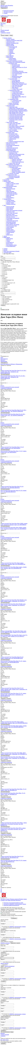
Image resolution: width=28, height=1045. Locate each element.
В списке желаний (14, 387)
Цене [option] (2, 364)
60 (1, 369)
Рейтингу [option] (13, 364)
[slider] (14, 258)
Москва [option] (3, 5)
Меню (2, 1)
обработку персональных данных (17, 926)
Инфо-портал (9, 238)
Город (2, 1008)
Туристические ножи (17, 91)
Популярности (4, 358)
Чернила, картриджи (17, 159)
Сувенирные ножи (16, 100)
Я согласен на (14, 926)
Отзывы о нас (4, 900)
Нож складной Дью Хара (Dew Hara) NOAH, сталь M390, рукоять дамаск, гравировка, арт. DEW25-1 (13, 604)
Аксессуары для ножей (14, 123)
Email (2, 956)
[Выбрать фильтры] (1, 355)
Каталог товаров (4, 35)
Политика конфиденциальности (11, 905)
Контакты (18, 900)
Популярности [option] (7, 364)
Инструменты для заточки (15, 165)
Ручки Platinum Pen (14, 151)
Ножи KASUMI (13, 46)
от (1, 257)
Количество (3, 382)
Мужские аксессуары (14, 176)
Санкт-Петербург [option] (9, 5)
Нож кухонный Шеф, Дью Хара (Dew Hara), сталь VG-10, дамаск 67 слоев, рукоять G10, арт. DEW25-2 (14, 635)
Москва (2, 4)
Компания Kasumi (10, 188)
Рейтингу (3, 360)
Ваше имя (3, 921)
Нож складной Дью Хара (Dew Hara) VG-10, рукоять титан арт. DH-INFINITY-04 (13, 861)
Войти (2, 966)
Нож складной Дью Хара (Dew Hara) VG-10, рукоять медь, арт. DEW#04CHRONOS (13, 491)
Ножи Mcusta (12, 58)
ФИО (2, 1002)
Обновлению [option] (19, 364)
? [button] (3, 263)
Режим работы (4, 6)
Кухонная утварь (13, 133)
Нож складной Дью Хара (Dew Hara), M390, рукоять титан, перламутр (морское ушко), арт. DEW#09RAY (13, 528)
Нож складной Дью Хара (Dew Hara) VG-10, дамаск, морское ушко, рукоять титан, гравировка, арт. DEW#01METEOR (13, 695)
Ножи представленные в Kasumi (17, 62)
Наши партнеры (12, 900)
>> (6, 892)
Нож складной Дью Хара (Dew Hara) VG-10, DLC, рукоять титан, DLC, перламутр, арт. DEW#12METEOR (13, 377)
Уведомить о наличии (5, 607)
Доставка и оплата (5, 899)
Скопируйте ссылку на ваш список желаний (11, 915)
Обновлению (4, 361)
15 (1, 366)
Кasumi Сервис (10, 182)
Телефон (3, 923)
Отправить (3, 929)
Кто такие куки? (5, 1039)
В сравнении (9, 388)
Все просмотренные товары (7, 1032)
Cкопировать (14, 918)
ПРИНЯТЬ (3, 1043)
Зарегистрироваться (9, 966)
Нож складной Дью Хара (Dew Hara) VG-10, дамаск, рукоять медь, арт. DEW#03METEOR (13, 661)
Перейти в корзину (5, 943)
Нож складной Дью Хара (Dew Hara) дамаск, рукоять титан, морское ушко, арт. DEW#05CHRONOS (14, 726)
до (1, 259)
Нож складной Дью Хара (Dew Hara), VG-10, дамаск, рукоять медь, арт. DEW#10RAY (14, 451)
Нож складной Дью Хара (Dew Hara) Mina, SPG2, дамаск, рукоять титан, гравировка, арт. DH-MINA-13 (14, 757)
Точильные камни (16, 168)
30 (1, 368)
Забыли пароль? (4, 963)
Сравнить (3, 388)
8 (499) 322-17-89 (5, 15)
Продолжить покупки (15, 943)
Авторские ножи (13, 107)
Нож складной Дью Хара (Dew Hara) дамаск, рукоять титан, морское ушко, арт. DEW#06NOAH (14, 567)
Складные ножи (16, 80)
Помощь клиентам (14, 899)
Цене (2, 357)
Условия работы (10, 200)
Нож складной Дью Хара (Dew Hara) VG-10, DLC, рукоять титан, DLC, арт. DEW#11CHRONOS (13, 414)
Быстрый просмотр (5, 374)
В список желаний (5, 387)
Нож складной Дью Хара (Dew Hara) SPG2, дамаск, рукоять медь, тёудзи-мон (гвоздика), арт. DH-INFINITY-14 (13, 829)
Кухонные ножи (16, 64)
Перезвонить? (4, 8)
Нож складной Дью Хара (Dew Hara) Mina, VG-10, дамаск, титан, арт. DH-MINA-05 (13, 793)
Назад (11, 35)
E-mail (2, 975)
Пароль (3, 959)
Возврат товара (23, 899)
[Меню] (1, 34)
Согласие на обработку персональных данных (14, 904)
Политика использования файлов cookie (13, 902)
